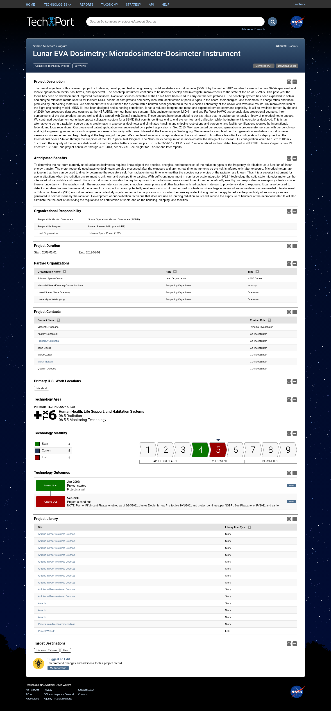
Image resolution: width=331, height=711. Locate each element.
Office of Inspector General (59, 694)
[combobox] (175, 21)
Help (166, 4)
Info (289, 82)
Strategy (133, 4)
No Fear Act (32, 689)
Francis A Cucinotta (48, 341)
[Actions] (64, 271)
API (151, 4)
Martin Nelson (45, 361)
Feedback (299, 4)
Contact (82, 694)
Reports (86, 4)
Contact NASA (86, 689)
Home (30, 4)
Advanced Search (253, 29)
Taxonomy (109, 4)
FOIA (29, 694)
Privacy (48, 689)
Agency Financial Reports (58, 698)
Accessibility (32, 698)
